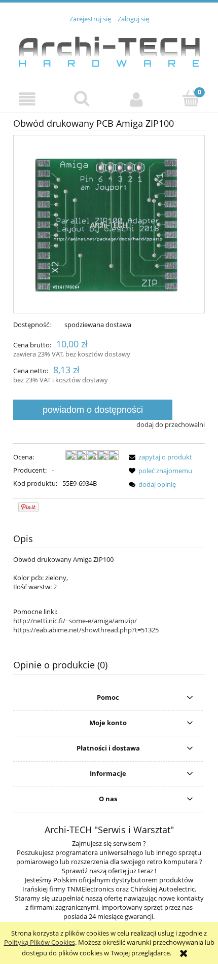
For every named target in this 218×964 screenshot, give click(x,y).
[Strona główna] (109, 49)
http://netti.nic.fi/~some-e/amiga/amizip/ (75, 620)
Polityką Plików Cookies (39, 942)
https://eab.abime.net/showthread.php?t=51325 (86, 629)
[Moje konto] (136, 99)
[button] (27, 99)
